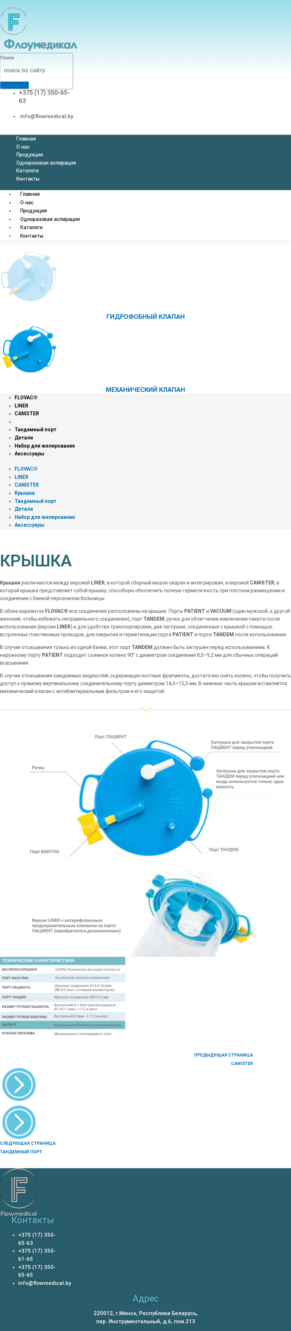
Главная (26, 139)
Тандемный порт (35, 429)
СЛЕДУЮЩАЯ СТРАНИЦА (28, 1143)
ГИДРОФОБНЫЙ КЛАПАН (145, 316)
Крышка (25, 422)
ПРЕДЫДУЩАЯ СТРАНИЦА (223, 1055)
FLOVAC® (26, 397)
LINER (21, 406)
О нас (23, 147)
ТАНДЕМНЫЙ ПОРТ (21, 1151)
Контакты (27, 179)
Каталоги (27, 170)
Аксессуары (29, 453)
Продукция (29, 154)
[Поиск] (14, 85)
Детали (24, 437)
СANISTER (242, 1063)
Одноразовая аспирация (46, 163)
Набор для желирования (45, 446)
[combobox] (36, 70)
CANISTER (27, 413)
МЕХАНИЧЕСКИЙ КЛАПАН (145, 389)
